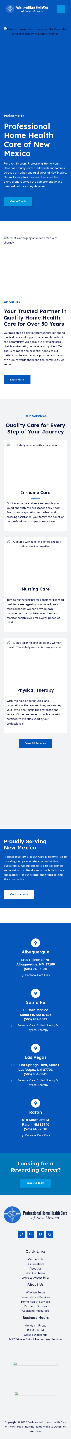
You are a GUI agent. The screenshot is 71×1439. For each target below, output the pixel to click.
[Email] (30, 1234)
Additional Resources (35, 1311)
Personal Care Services (35, 1297)
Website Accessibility (35, 1278)
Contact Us (35, 1259)
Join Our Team (35, 1273)
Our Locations (35, 1264)
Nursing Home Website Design (43, 1426)
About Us (35, 1269)
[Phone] (21, 1234)
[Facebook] (40, 1234)
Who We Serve (35, 1292)
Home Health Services (35, 1302)
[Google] (49, 1234)
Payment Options (35, 1306)
